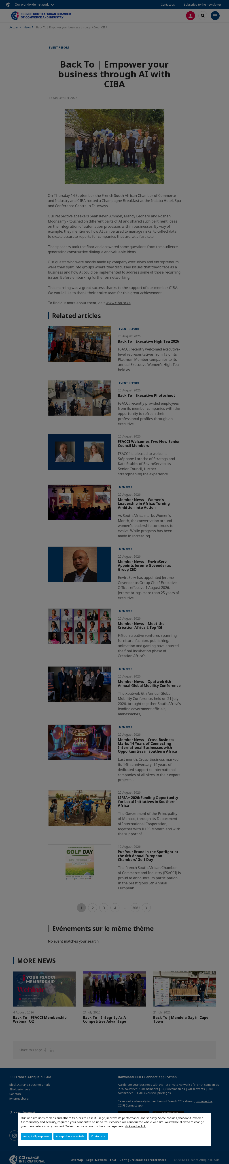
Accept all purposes (36, 1136)
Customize (98, 1136)
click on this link (135, 1126)
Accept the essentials (70, 1136)
